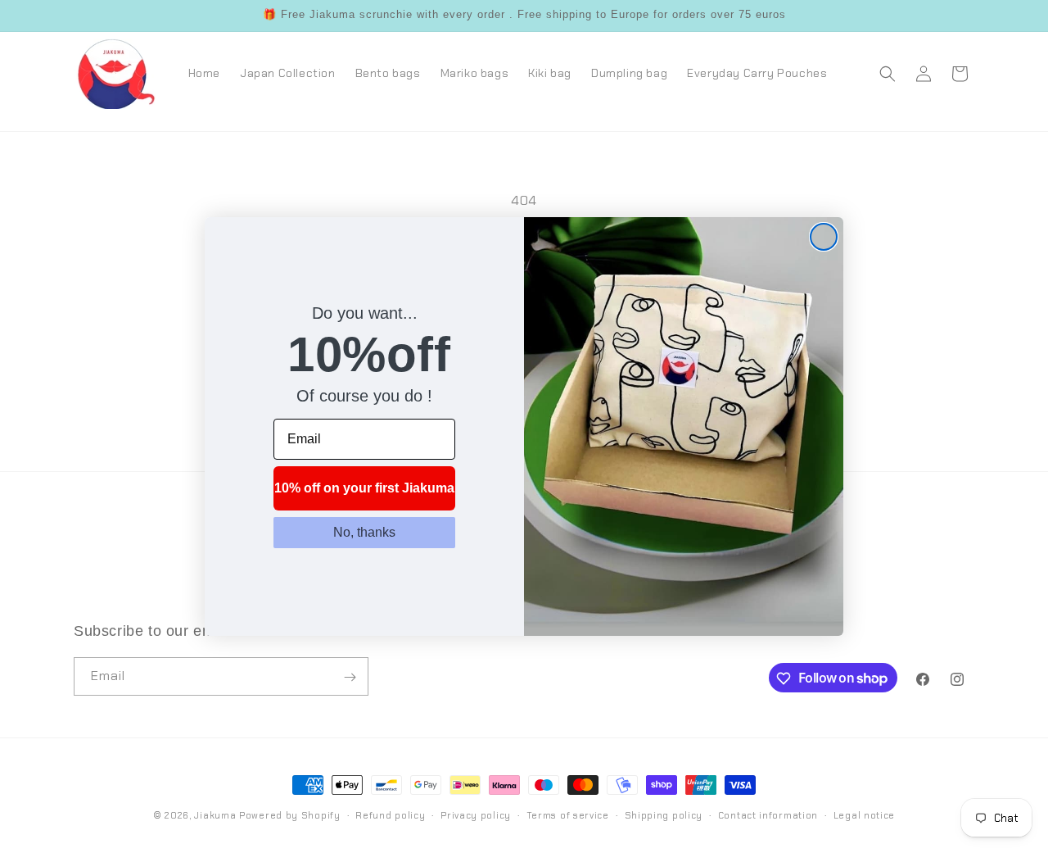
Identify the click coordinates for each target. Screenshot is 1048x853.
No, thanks (364, 533)
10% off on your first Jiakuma (364, 489)
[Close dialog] (824, 237)
